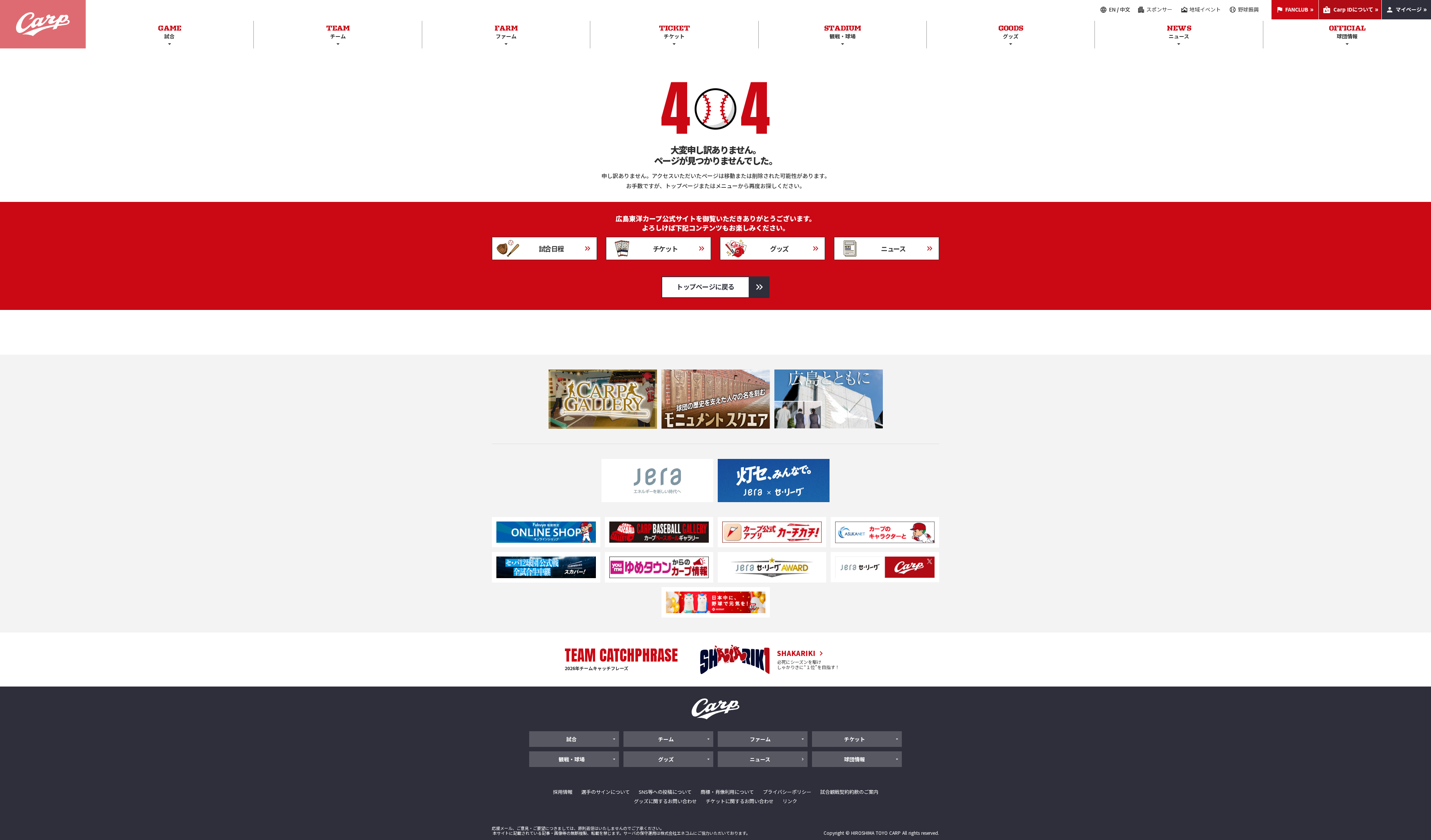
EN (1112, 9)
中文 (1125, 9)
